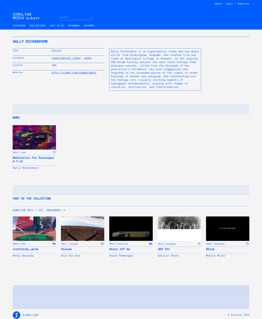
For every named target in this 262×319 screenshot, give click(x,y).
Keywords (74, 25)
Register (243, 3)
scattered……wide (25, 249)
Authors (89, 25)
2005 (15, 243)
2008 (209, 243)
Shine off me (119, 249)
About (218, 3)
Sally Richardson (25, 167)
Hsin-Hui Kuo (70, 255)
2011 (15, 152)
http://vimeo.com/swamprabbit (74, 72)
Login (229, 3)
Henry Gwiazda (23, 255)
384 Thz (164, 249)
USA (23, 152)
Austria (123, 243)
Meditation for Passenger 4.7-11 (33, 159)
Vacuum (66, 249)
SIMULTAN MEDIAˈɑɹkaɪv (26, 16)
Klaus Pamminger (121, 255)
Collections (37, 25)
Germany (220, 243)
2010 (112, 243)
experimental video (66, 58)
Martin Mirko (215, 255)
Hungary (171, 243)
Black (210, 249)
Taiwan (74, 243)
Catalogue (19, 25)
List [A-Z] (57, 25)
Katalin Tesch (168, 255)
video (88, 58)
